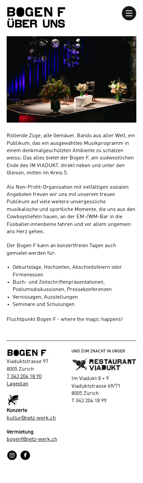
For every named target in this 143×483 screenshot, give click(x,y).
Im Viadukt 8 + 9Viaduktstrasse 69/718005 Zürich (96, 386)
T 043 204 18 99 (89, 401)
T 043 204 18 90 (24, 376)
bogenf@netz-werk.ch (32, 439)
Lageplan (17, 384)
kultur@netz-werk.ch (31, 418)
